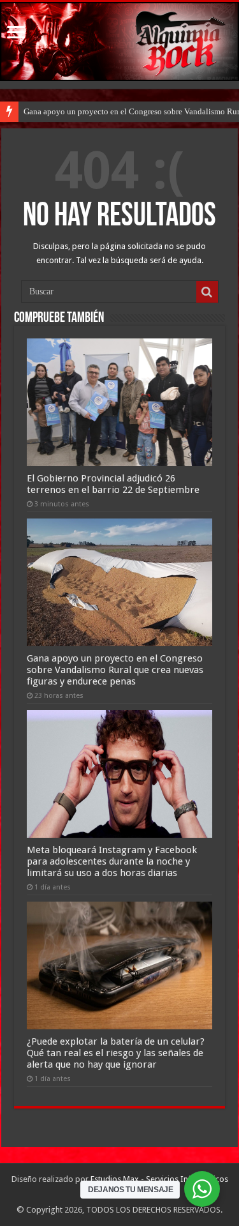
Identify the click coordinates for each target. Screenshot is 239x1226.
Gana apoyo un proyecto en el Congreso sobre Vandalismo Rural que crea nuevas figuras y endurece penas (115, 670)
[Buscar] (207, 292)
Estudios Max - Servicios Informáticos (159, 1179)
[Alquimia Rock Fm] (119, 41)
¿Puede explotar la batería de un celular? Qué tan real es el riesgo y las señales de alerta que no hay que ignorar (116, 1053)
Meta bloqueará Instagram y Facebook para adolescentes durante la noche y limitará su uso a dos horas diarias (112, 861)
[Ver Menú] (16, 33)
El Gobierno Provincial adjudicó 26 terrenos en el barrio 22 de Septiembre (113, 484)
